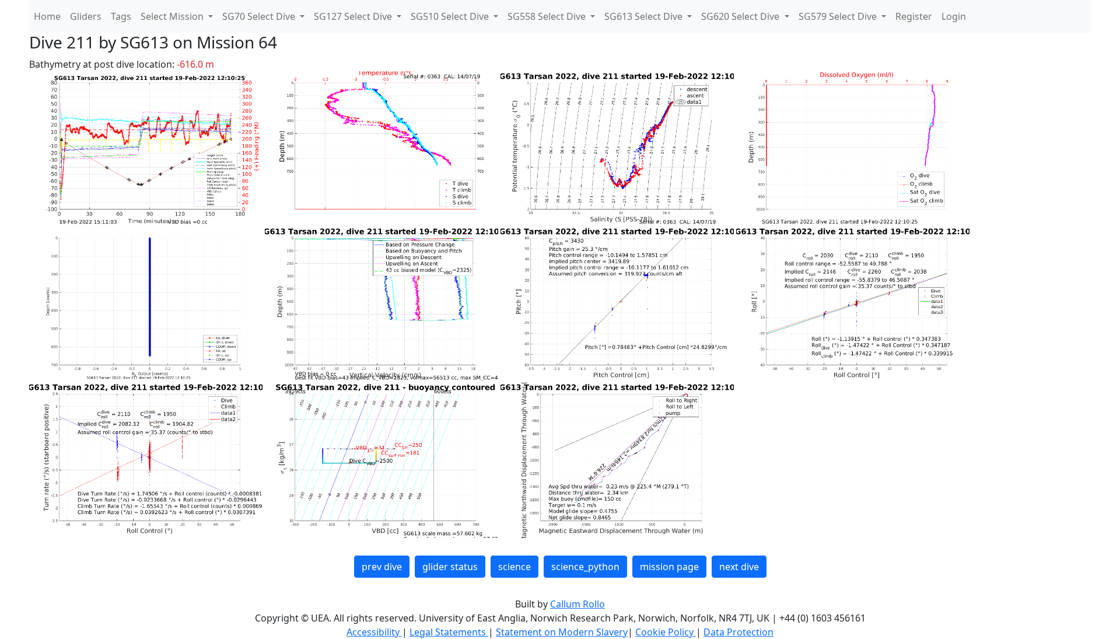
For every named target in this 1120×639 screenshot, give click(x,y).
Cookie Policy (665, 632)
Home (47, 16)
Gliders (86, 16)
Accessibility (374, 632)
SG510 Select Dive (451, 16)
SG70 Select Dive (260, 16)
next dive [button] (739, 566)
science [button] (514, 566)
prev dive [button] (382, 566)
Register (913, 16)
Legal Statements (449, 632)
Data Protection (739, 632)
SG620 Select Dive (741, 16)
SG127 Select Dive (354, 16)
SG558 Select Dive (548, 16)
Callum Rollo (577, 604)
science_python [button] (585, 566)
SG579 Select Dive (839, 16)
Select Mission (173, 16)
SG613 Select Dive (644, 16)
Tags (121, 16)
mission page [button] (669, 566)
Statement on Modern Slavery (562, 632)
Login (954, 16)
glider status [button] (450, 566)
